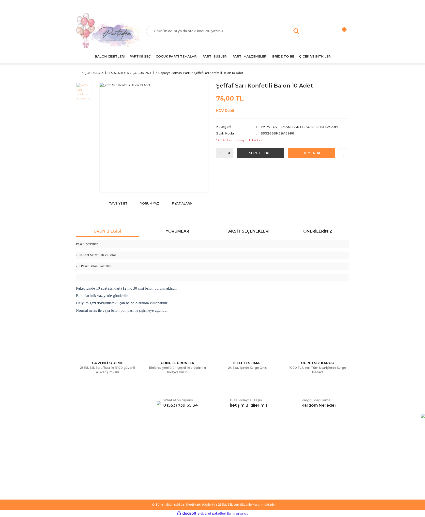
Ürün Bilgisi (107, 231)
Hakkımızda (85, 445)
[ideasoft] (187, 513)
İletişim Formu (87, 460)
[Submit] (343, 465)
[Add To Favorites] (344, 153)
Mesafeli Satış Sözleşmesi (166, 445)
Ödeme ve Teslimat (161, 453)
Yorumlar (177, 231)
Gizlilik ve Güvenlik (160, 460)
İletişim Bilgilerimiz (91, 475)
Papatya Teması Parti (282, 127)
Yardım (81, 453)
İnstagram (224, 460)
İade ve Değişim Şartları (165, 475)
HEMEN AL (312, 153)
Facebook (224, 445)
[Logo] (107, 31)
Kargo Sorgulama (90, 468)
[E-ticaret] (211, 513)
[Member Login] (319, 31)
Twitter (221, 453)
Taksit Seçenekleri (248, 231)
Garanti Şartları (157, 468)
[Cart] (339, 31)
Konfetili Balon (321, 127)
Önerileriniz (317, 231)
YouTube (223, 468)
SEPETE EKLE (261, 153)
